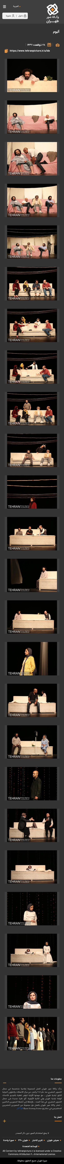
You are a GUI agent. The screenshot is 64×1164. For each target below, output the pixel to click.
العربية (16, 6)
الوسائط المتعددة (29, 1146)
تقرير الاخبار (37, 1140)
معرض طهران (53, 1140)
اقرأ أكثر (20, 1108)
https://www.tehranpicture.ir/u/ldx (30, 51)
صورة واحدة (8, 1140)
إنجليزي (33, 9)
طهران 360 (23, 1140)
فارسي (25, 9)
